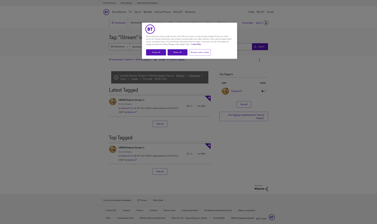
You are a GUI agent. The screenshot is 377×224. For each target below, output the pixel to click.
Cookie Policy (196, 44)
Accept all (156, 52)
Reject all (177, 52)
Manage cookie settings (200, 52)
